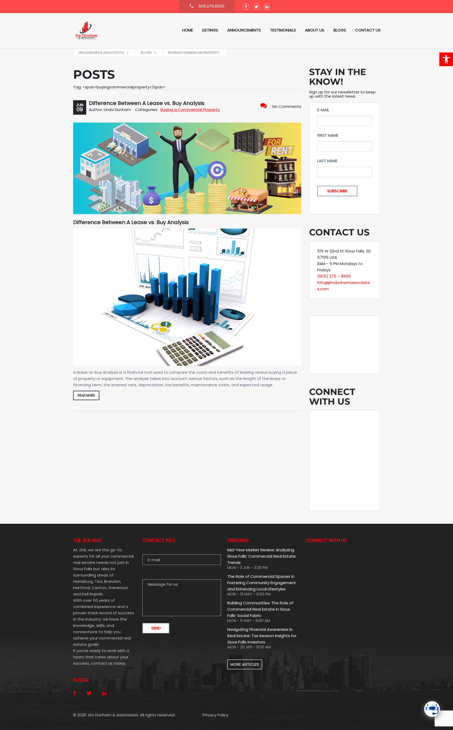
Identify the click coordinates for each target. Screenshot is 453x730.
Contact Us (368, 30)
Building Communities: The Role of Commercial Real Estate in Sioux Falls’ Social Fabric (260, 609)
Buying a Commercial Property (190, 109)
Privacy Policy (215, 715)
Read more (86, 395)
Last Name (327, 160)
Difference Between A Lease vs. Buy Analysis (146, 103)
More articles (244, 664)
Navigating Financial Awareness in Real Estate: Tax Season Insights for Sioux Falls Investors (261, 636)
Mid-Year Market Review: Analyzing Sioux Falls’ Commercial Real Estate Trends (261, 556)
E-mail (323, 110)
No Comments (286, 106)
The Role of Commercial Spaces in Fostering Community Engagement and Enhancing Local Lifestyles (261, 583)
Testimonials (283, 30)
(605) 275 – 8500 (334, 276)
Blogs (339, 30)
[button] (446, 59)
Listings (210, 30)
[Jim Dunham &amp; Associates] (99, 31)
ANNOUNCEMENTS (244, 30)
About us (314, 30)
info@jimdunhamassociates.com (343, 286)
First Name (327, 135)
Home (187, 30)
